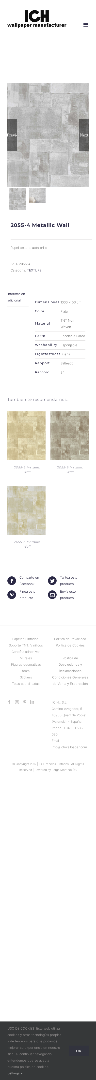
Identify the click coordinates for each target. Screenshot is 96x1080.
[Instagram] (17, 702)
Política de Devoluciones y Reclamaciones (70, 664)
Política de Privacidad (70, 639)
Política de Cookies (70, 645)
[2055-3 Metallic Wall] (26, 489)
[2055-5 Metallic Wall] (26, 415)
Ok (78, 1051)
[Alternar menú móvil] (86, 24)
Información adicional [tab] (16, 297)
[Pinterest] (25, 702)
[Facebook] (9, 702)
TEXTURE (34, 270)
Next (84, 135)
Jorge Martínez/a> (64, 770)
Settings (14, 1073)
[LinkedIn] (32, 702)
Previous (12, 135)
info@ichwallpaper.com (69, 747)
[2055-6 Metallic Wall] (69, 415)
